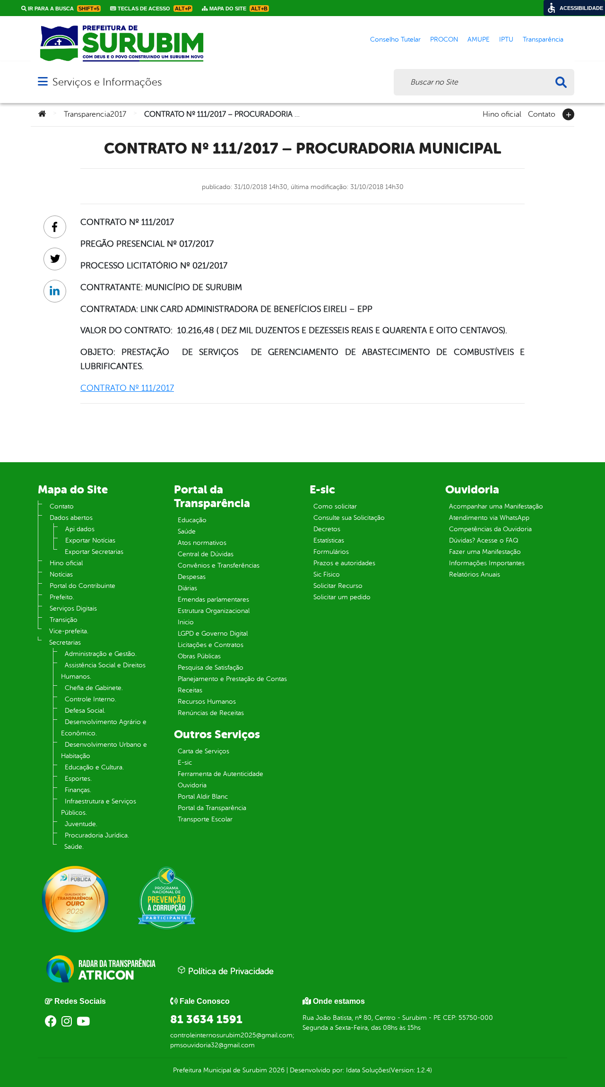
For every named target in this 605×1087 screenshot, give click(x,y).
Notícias (61, 574)
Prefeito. (62, 597)
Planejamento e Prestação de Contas (232, 678)
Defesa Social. (85, 710)
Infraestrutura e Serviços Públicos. (98, 807)
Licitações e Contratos (210, 644)
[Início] (42, 114)
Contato (541, 113)
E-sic (185, 762)
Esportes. (78, 778)
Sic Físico (326, 574)
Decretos (326, 529)
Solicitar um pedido (342, 597)
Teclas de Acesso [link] (153, 8)
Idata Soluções (367, 1070)
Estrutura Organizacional (214, 610)
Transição (64, 619)
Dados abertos (71, 517)
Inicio (186, 622)
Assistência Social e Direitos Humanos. (103, 671)
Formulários (331, 551)
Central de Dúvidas (205, 554)
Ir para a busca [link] (62, 8)
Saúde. (74, 846)
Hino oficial (502, 113)
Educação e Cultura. (94, 767)
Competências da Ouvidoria (490, 529)
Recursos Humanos (207, 701)
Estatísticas (328, 540)
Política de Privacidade (230, 971)
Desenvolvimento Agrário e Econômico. (104, 727)
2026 (276, 1070)
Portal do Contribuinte (82, 585)
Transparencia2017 (95, 114)
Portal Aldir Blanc (203, 796)
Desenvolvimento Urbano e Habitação (104, 750)
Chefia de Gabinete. (94, 687)
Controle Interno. (90, 699)
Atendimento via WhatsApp (489, 517)
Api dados (80, 529)
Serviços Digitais (73, 608)
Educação (192, 520)
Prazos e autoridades (344, 563)
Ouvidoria (192, 785)
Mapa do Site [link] (238, 8)
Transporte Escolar (205, 819)
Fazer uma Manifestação (485, 551)
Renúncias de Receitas (211, 712)
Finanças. (78, 790)
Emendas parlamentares (213, 599)
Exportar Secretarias (94, 551)
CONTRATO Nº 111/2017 (127, 388)
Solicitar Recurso (338, 585)
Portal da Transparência (212, 807)
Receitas (190, 690)
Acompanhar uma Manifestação (496, 506)
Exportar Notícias (90, 540)
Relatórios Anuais (474, 574)
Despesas (192, 576)
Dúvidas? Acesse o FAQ (483, 540)
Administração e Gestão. (101, 653)
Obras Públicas (199, 656)
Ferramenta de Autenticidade (220, 773)
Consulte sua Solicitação (349, 517)
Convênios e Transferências (218, 565)
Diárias (187, 588)
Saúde (187, 531)
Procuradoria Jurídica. (97, 835)
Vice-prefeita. (68, 631)
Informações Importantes (487, 563)
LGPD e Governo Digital (213, 633)
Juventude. (81, 824)
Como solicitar (335, 506)
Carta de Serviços (203, 751)
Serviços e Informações (107, 82)
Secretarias (65, 642)
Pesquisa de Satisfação (210, 667)
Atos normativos (202, 542)
